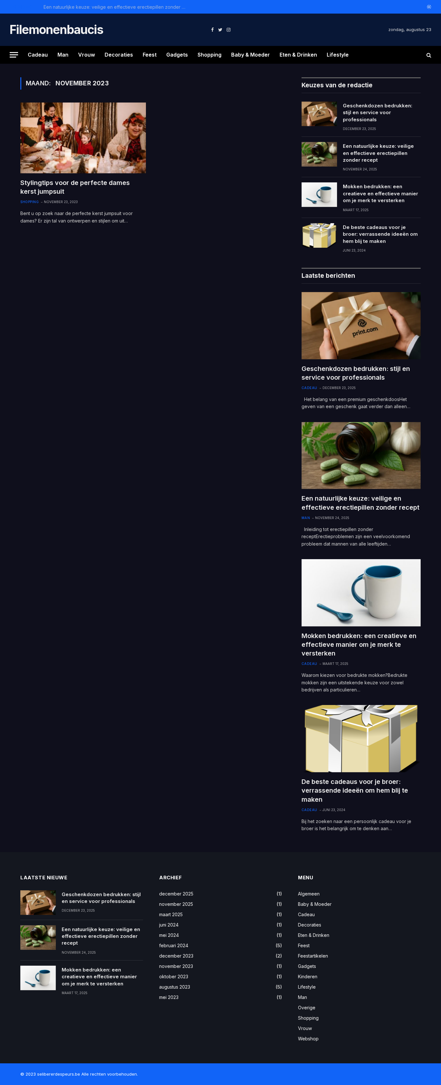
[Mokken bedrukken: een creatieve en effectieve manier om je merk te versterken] (319, 194)
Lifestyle (338, 54)
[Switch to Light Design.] (428, 7)
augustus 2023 (174, 987)
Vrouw (86, 54)
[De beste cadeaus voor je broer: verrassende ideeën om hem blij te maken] (319, 235)
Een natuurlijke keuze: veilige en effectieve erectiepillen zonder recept (116, 7)
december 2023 (176, 956)
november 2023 (176, 966)
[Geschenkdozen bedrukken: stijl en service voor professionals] (319, 114)
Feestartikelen (313, 956)
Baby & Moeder (250, 54)
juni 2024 (169, 925)
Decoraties (119, 54)
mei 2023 (169, 997)
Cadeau (38, 54)
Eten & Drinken (298, 54)
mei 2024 (169, 935)
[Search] (428, 55)
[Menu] (14, 55)
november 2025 (176, 904)
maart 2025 (171, 914)
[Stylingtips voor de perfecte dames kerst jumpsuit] (83, 138)
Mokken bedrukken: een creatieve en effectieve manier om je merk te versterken (380, 193)
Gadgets (177, 54)
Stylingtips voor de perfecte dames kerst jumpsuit (75, 187)
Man (62, 54)
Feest (150, 54)
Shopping (209, 54)
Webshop (308, 1038)
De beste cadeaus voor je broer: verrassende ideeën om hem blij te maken (380, 234)
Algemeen (309, 893)
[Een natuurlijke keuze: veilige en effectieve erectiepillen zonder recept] (319, 154)
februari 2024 (173, 945)
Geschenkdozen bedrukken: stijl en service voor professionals (377, 113)
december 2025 (176, 893)
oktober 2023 (173, 976)
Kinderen (307, 976)
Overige (306, 1007)
